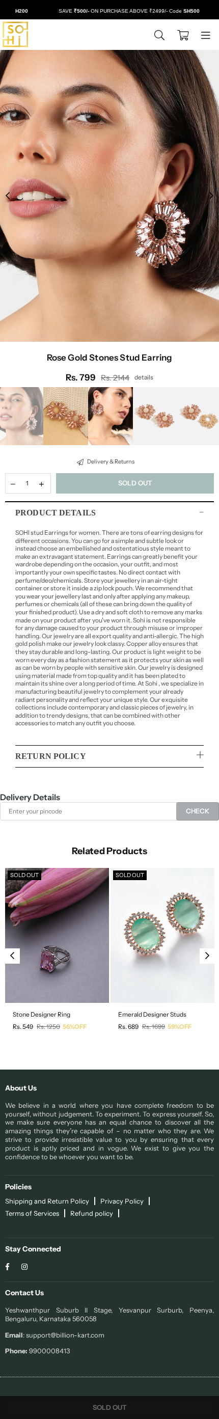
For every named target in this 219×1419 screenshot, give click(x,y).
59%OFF (179, 1026)
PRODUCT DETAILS (55, 512)
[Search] (159, 34)
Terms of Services (32, 1213)
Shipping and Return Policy (47, 1201)
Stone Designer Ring (41, 1014)
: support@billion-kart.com (63, 1335)
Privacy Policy (122, 1201)
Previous (7, 196)
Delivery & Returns (110, 461)
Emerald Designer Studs (152, 1014)
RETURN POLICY (50, 756)
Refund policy (91, 1213)
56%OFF (75, 1026)
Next (211, 196)
